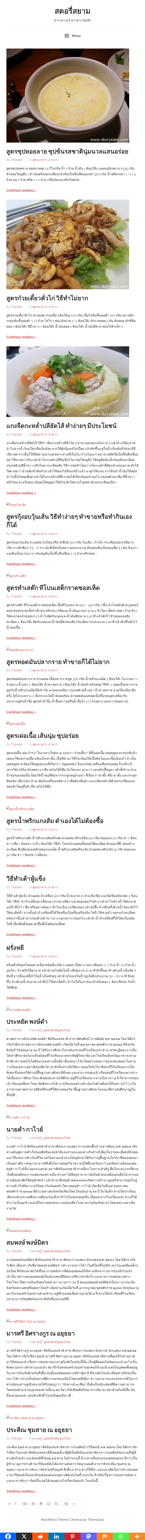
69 (25, 1503)
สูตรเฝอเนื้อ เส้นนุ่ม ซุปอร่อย (42, 736)
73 (56, 1503)
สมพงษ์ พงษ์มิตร (27, 1242)
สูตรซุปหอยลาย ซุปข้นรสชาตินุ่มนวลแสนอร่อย (67, 151)
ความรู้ (37, 1030)
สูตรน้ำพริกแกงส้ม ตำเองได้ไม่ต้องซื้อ (54, 821)
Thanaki (16, 160)
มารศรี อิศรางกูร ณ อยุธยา (40, 1333)
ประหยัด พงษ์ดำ (27, 1021)
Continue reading (19, 190)
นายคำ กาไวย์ (24, 1129)
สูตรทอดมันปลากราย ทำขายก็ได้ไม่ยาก (58, 662)
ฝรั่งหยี (15, 948)
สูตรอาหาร (39, 160)
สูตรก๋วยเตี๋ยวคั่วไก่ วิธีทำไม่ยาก (47, 298)
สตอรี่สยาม (72, 11)
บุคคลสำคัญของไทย (56, 1030)
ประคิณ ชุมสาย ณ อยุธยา (39, 1430)
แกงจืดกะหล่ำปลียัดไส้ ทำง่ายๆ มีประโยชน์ (61, 426)
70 (33, 1503)
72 (48, 1503)
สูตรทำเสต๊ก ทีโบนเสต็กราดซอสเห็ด (53, 588)
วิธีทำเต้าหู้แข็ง (26, 878)
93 (66, 1503)
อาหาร (53, 160)
